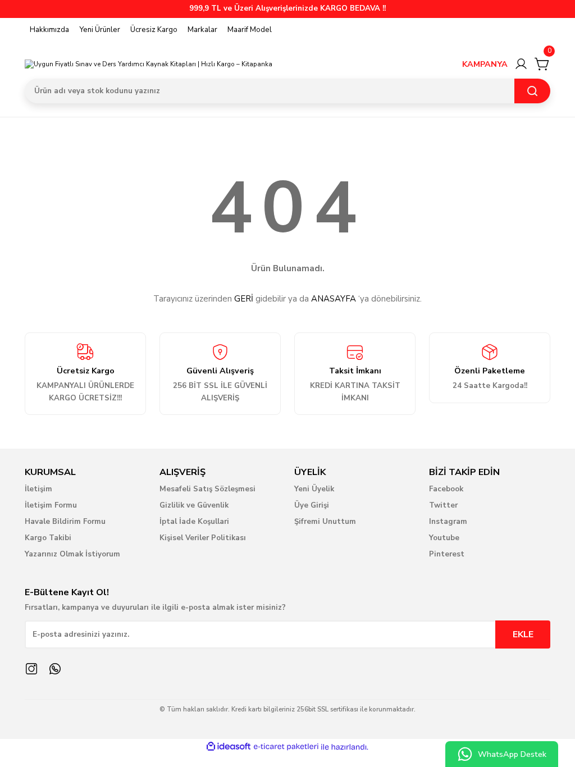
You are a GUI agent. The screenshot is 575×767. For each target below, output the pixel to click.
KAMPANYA (485, 64)
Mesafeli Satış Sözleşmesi (207, 489)
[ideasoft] (228, 747)
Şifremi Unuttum (325, 522)
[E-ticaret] (286, 747)
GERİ (243, 298)
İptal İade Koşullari (194, 522)
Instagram (448, 522)
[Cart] (542, 64)
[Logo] (148, 64)
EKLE (523, 634)
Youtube (444, 538)
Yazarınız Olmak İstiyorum (72, 554)
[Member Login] (521, 64)
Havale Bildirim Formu (65, 522)
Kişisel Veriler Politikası (202, 538)
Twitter (443, 505)
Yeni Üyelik (314, 489)
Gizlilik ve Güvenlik (194, 505)
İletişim (38, 489)
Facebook (446, 489)
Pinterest (446, 554)
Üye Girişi (311, 505)
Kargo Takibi (48, 538)
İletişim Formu (51, 505)
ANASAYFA (333, 298)
